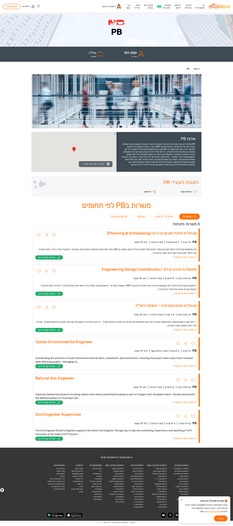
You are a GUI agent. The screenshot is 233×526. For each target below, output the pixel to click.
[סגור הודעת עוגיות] (181, 500)
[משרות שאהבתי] (38, 6)
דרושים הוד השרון (137, 492)
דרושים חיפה (139, 497)
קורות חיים (98, 494)
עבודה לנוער (60, 471)
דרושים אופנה (184, 476)
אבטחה (99, 476)
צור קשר (80, 484)
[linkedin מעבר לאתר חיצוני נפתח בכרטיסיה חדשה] (176, 515)
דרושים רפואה (162, 489)
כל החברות (79, 479)
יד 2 (100, 471)
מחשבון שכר (97, 499)
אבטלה (62, 476)
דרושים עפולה (138, 507)
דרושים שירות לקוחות (159, 494)
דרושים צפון (120, 497)
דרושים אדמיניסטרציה (181, 474)
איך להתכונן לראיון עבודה (56, 481)
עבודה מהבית (97, 469)
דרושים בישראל (138, 469)
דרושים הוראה (184, 489)
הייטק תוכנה (162, 507)
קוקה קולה (98, 479)
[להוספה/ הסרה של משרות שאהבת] (39, 234)
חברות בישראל (78, 481)
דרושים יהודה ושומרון (116, 494)
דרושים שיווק (162, 492)
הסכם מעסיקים (77, 474)
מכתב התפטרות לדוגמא (56, 484)
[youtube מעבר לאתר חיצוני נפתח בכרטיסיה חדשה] (163, 515)
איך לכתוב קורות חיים (57, 479)
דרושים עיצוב (162, 476)
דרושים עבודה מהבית (160, 474)
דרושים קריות (138, 499)
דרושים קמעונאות (161, 484)
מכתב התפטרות (59, 489)
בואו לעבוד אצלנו (77, 489)
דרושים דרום (119, 499)
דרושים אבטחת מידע (182, 471)
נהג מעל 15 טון (96, 486)
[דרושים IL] (219, 6)
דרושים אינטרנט (183, 479)
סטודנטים (98, 489)
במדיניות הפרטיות (212, 511)
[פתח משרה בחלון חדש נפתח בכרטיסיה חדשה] (54, 235)
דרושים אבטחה (161, 497)
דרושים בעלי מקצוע (182, 486)
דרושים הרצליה (138, 489)
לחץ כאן (100, 522)
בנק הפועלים (97, 474)
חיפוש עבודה (60, 474)
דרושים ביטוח (184, 481)
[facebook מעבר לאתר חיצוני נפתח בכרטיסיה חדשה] (170, 515)
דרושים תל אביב (138, 471)
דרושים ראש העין (137, 481)
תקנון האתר (79, 469)
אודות (81, 492)
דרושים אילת (119, 474)
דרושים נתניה (138, 484)
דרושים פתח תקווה (137, 479)
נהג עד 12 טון (97, 484)
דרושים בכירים (184, 484)
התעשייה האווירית (95, 481)
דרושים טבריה (138, 504)
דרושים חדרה (138, 494)
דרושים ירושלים (118, 476)
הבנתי (221, 518)
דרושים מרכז (119, 489)
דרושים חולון (139, 474)
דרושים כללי (184, 494)
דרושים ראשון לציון (137, 476)
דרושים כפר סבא (137, 486)
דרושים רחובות (119, 486)
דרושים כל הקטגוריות (181, 469)
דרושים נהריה (138, 502)
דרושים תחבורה (161, 486)
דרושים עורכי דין (161, 479)
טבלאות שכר (97, 497)
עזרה (81, 486)
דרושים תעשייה (161, 502)
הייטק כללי (163, 504)
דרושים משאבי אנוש (160, 471)
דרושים (197, 69)
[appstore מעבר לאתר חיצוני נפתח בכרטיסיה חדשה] (74, 515)
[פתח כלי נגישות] (2, 490)
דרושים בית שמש (118, 479)
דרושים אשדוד (119, 484)
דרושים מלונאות (161, 469)
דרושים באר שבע (118, 469)
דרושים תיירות (162, 499)
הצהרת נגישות (78, 476)
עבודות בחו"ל (119, 502)
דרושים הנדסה (184, 492)
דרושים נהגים (97, 492)
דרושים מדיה (162, 481)
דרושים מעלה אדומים (116, 481)
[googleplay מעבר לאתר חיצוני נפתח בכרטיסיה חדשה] (55, 515)
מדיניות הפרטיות (77, 471)
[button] (46, 234)
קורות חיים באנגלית (58, 486)
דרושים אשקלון (119, 471)
